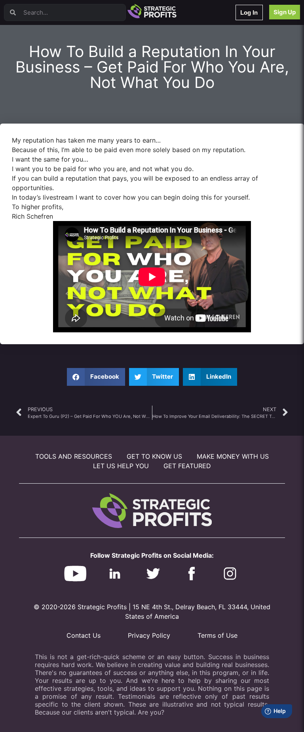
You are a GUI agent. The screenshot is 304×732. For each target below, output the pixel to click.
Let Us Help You (121, 466)
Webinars (35, 38)
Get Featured (187, 466)
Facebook (36, 100)
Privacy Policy (149, 635)
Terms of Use (218, 635)
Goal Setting (39, 120)
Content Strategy (44, 48)
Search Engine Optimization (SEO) (62, 110)
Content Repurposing (48, 79)
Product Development (49, 58)
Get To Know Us (154, 456)
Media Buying (40, 141)
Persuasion (37, 27)
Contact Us (83, 635)
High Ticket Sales (44, 130)
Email (31, 69)
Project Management (48, 89)
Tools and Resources (73, 456)
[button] (96, 377)
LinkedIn (34, 161)
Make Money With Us (233, 456)
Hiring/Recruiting (44, 151)
